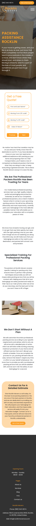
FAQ (18, 496)
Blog (18, 492)
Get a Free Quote (26, 3)
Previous (12, 135)
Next (23, 135)
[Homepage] (9, 9)
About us (18, 484)
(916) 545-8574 (7, 3)
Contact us (18, 499)
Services (18, 488)
